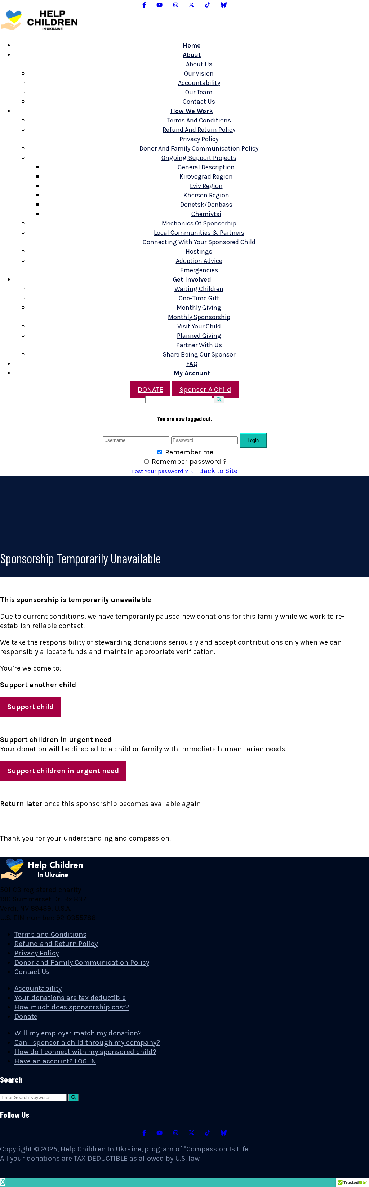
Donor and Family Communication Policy (198, 148)
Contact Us (199, 102)
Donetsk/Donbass (206, 205)
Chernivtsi (206, 214)
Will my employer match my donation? (78, 1033)
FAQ (192, 364)
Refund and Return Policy (199, 130)
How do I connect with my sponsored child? (85, 1052)
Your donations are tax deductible (70, 998)
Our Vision (199, 73)
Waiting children (198, 289)
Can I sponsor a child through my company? (87, 1042)
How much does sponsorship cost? (71, 1007)
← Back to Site (213, 471)
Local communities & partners (199, 233)
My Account (192, 373)
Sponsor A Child (205, 389)
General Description (206, 167)
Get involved (192, 279)
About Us (199, 64)
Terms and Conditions (199, 120)
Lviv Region (206, 186)
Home (192, 45)
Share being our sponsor (199, 354)
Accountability (199, 83)
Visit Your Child (199, 326)
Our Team (199, 92)
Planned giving (199, 336)
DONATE (150, 389)
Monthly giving (199, 308)
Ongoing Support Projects (198, 158)
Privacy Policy (198, 139)
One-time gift (199, 298)
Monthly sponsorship (199, 317)
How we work (191, 111)
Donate (25, 1016)
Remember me (189, 452)
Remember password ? (189, 461)
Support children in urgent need (63, 771)
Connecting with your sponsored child (199, 242)
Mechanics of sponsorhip (199, 223)
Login (253, 440)
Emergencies (199, 270)
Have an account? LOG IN (55, 1061)
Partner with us (199, 345)
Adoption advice (199, 261)
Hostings (199, 251)
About (192, 55)
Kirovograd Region (206, 176)
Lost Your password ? (160, 471)
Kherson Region (206, 195)
